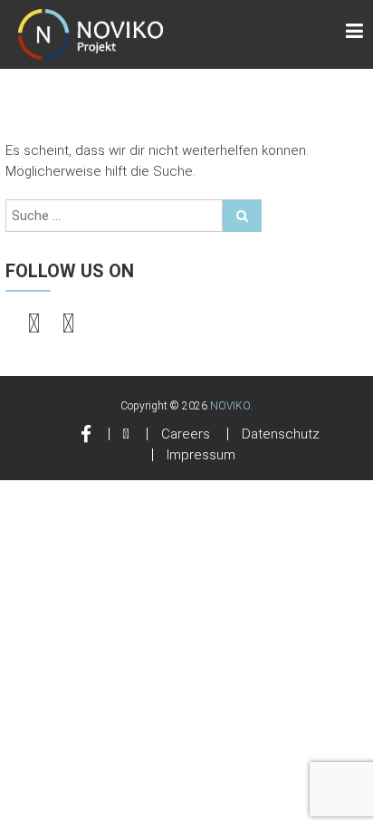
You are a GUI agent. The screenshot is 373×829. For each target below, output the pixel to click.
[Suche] (242, 215)
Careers (185, 434)
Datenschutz (281, 434)
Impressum (201, 455)
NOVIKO (230, 406)
